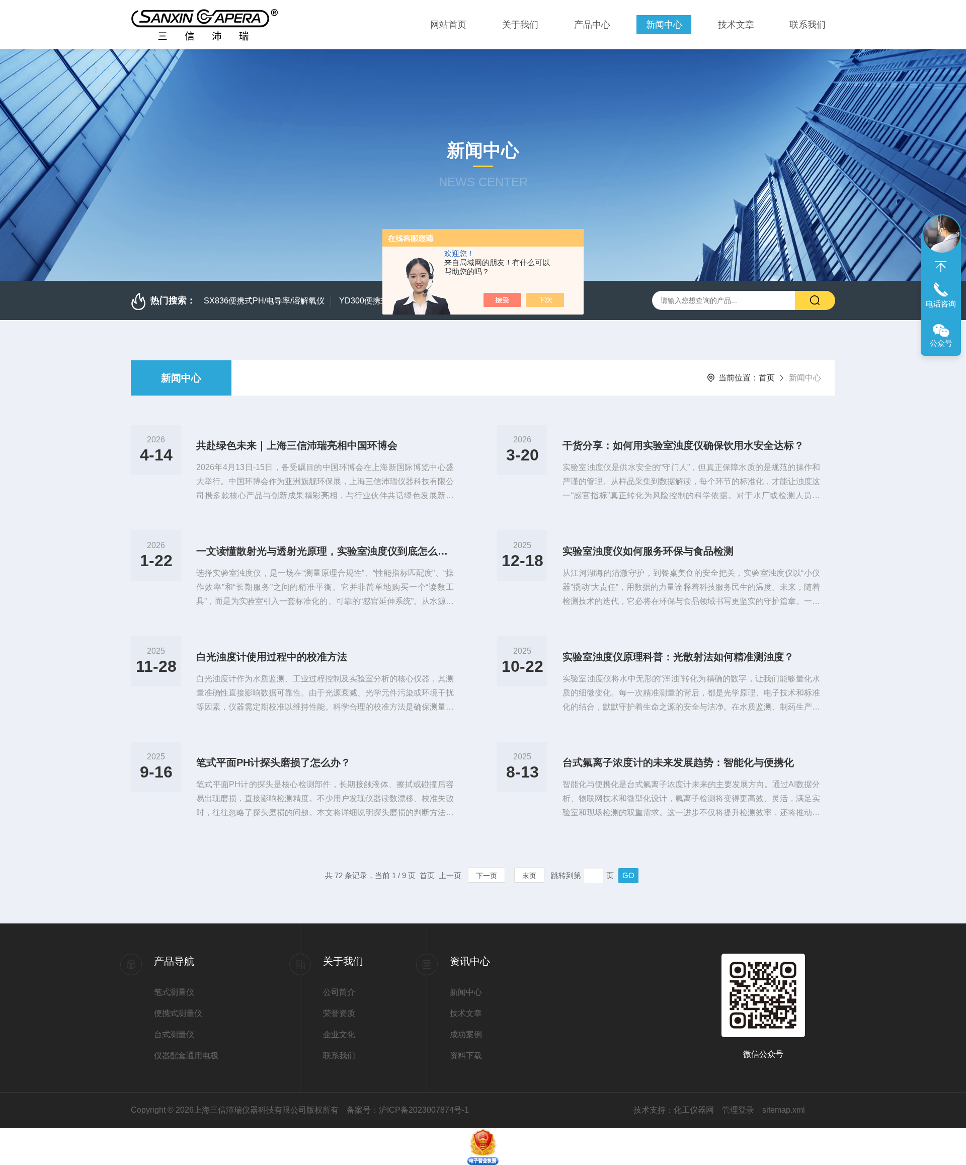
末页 (529, 876)
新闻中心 (664, 25)
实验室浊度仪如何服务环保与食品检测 (648, 551)
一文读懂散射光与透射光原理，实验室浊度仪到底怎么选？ (325, 551)
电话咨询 (941, 303)
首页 (767, 377)
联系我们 (807, 25)
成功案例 (466, 1034)
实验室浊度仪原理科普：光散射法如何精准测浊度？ (678, 656)
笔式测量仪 (174, 992)
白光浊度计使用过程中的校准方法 (271, 656)
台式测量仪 (174, 1034)
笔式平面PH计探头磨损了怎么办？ (273, 762)
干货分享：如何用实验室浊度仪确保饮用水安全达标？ (683, 445)
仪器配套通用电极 (186, 1055)
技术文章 (736, 25)
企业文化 (339, 1034)
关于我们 (520, 25)
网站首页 (448, 25)
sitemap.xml (783, 1110)
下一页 (486, 876)
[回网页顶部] (941, 267)
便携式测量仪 (178, 1013)
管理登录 (738, 1110)
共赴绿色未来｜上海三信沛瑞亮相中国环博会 (296, 445)
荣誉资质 (339, 1013)
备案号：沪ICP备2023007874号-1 (408, 1110)
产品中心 (592, 25)
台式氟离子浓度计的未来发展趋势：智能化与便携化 (678, 762)
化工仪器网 (694, 1110)
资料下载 (466, 1055)
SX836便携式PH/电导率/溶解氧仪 (264, 300)
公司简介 (339, 992)
